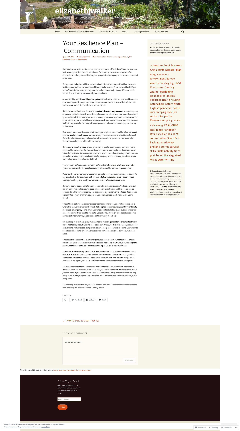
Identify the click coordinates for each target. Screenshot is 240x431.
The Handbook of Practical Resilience (79, 31)
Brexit (167, 65)
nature (169, 104)
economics (162, 74)
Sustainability (165, 151)
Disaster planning (113, 57)
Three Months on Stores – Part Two (80, 320)
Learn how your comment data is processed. (72, 370)
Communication (100, 57)
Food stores (157, 87)
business (176, 65)
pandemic (166, 108)
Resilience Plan (158, 134)
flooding (164, 83)
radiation (172, 112)
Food (177, 83)
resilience (171, 125)
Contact (125, 31)
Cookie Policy (46, 427)
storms (165, 146)
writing (169, 159)
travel (159, 155)
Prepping (161, 112)
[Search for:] (183, 31)
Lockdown (124, 57)
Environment (158, 78)
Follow (62, 407)
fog (172, 83)
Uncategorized (84, 57)
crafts (161, 70)
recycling (167, 120)
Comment (129, 360)
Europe (170, 78)
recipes (154, 116)
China (153, 70)
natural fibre (157, 104)
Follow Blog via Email (68, 381)
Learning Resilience (141, 31)
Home (57, 31)
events (154, 83)
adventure (156, 65)
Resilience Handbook (163, 129)
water (161, 159)
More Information (161, 31)
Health (166, 99)
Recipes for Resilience (108, 31)
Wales (153, 159)
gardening (166, 91)
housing (175, 99)
